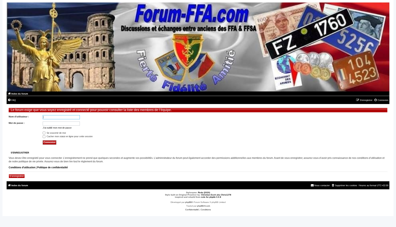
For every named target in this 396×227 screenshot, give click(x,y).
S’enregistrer (16, 176)
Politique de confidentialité (52, 167)
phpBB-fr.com (203, 206)
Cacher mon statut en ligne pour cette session (69, 136)
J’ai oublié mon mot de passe (57, 127)
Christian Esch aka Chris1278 (216, 195)
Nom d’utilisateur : (19, 116)
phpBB (188, 202)
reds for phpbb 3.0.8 (211, 197)
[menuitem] (12, 100)
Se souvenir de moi (56, 133)
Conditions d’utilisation (22, 167)
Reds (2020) (204, 192)
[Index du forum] (198, 46)
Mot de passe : (17, 123)
